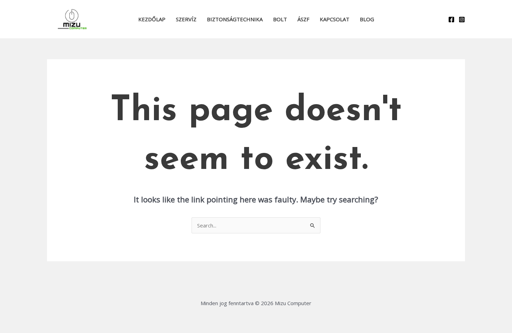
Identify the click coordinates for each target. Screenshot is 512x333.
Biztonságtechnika (235, 19)
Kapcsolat (334, 19)
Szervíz (186, 19)
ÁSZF (303, 19)
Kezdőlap (151, 19)
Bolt (280, 19)
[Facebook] (451, 19)
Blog (367, 19)
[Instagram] (462, 19)
